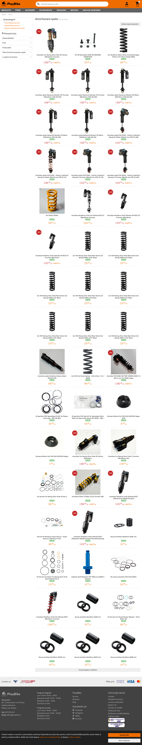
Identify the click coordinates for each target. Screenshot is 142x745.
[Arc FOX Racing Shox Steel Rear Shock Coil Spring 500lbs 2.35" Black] (52, 321)
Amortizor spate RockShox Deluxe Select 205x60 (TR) (52, 377)
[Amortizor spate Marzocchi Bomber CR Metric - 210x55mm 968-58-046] (88, 120)
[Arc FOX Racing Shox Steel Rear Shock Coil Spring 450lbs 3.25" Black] (88, 241)
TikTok (77, 716)
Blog (74, 702)
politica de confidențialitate (50, 737)
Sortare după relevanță (129, 24)
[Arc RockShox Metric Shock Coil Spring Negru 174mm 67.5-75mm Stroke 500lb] (123, 40)
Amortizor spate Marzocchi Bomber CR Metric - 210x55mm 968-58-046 (88, 136)
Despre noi (112, 705)
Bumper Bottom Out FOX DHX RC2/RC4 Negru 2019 (123, 417)
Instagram (78, 713)
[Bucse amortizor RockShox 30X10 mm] (52, 642)
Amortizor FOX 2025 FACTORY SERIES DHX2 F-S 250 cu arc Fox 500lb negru (123, 377)
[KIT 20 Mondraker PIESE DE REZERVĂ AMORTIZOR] (88, 40)
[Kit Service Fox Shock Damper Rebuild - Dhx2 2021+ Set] (123, 602)
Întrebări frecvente (115, 699)
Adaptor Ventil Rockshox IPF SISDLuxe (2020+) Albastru (87, 578)
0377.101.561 (9, 712)
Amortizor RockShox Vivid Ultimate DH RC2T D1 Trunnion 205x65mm (123, 216)
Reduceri (61, 10)
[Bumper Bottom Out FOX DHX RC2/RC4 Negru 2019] (123, 401)
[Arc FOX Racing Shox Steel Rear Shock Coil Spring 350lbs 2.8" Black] (123, 241)
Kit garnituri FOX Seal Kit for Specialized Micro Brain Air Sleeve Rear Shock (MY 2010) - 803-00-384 (88, 417)
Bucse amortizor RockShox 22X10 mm (88, 657)
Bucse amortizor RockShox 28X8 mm (123, 657)
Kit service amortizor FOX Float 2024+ (124, 577)
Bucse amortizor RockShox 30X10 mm (52, 657)
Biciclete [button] (6, 10)
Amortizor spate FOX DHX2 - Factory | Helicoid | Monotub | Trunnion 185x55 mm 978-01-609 (123, 176)
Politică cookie (113, 716)
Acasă (4, 14)
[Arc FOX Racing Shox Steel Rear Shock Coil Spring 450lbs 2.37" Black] (88, 321)
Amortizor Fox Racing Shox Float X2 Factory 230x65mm (87, 457)
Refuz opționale (124, 740)
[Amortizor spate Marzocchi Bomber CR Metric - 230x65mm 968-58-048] (52, 120)
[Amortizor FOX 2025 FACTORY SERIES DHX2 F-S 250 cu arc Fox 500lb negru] (123, 361)
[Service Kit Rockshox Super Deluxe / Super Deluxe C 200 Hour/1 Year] (52, 522)
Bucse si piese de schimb (15, 28)
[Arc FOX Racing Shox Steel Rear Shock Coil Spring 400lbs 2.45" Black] (123, 321)
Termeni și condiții (115, 708)
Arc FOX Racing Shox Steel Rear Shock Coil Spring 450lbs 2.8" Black (88, 297)
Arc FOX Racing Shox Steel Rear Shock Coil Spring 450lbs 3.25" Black (88, 257)
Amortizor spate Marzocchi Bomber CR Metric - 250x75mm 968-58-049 (123, 96)
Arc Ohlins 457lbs (52, 215)
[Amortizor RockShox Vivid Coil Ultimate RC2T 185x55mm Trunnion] (52, 602)
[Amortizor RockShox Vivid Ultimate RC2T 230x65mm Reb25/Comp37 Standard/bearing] (88, 522)
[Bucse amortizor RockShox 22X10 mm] (88, 642)
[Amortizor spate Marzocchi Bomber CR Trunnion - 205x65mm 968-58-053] (52, 80)
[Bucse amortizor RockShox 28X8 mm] (123, 642)
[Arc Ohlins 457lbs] (52, 201)
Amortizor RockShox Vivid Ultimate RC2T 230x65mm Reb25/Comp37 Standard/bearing (88, 538)
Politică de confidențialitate (118, 713)
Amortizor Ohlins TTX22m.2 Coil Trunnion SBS (88, 497)
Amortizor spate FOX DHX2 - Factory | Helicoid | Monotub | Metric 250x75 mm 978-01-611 (52, 176)
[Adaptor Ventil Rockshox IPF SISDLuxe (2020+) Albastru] (88, 562)
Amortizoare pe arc (12, 25)
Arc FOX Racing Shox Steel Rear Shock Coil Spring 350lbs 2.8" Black (124, 257)
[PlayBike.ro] (11, 4)
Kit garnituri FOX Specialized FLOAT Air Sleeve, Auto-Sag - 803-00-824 (52, 417)
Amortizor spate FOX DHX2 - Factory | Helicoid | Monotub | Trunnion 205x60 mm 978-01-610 (87, 176)
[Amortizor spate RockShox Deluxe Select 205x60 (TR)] (52, 361)
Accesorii (30, 10)
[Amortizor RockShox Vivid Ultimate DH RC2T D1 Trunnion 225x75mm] (52, 241)
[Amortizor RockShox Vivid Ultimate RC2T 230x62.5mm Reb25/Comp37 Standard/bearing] (123, 482)
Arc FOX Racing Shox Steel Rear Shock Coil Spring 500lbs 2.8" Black (52, 297)
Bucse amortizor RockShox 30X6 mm (123, 537)
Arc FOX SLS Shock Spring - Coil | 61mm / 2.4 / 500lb (87, 377)
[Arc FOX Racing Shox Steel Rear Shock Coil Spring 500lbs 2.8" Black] (52, 281)
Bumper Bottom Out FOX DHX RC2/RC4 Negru (52, 456)
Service (74, 10)
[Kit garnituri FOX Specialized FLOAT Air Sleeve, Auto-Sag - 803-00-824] (52, 401)
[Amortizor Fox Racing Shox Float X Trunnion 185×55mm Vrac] (123, 442)
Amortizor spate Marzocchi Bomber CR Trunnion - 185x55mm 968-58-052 (87, 96)
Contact (111, 697)
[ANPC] (116, 720)
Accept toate (124, 735)
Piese (18, 10)
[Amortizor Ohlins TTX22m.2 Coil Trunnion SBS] (88, 482)
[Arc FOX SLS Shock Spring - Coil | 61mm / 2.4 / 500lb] (88, 361)
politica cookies (75, 737)
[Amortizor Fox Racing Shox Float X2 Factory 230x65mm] (88, 442)
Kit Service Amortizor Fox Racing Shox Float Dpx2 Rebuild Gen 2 (52, 578)
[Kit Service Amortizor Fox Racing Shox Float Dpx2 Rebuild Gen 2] (52, 562)
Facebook (78, 710)
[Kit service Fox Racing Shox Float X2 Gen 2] (52, 482)
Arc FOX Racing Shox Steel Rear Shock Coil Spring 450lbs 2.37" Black (88, 337)
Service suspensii (91, 10)
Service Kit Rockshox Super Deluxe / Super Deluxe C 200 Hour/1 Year (52, 538)
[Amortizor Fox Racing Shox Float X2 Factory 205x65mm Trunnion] (52, 40)
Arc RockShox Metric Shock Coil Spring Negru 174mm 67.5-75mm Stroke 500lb (123, 56)
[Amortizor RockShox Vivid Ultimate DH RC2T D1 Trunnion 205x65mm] (123, 201)
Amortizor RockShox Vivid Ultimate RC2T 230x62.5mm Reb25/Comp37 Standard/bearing (123, 498)
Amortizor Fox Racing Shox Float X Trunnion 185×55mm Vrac (123, 457)
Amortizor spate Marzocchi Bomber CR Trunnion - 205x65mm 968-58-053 (52, 96)
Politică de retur (114, 711)
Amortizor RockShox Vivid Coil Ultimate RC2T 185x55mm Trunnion (52, 618)
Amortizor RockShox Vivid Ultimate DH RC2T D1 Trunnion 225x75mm (52, 257)
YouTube (78, 719)
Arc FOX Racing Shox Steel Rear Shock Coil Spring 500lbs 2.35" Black (52, 337)
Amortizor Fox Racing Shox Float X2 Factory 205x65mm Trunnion (52, 56)
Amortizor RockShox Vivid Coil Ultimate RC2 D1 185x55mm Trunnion (88, 216)
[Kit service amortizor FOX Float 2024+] (123, 562)
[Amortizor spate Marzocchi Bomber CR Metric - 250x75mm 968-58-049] (123, 80)
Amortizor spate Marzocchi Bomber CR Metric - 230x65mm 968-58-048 (52, 136)
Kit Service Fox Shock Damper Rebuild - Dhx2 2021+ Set (124, 618)
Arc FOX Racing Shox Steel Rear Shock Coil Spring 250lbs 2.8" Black (124, 297)
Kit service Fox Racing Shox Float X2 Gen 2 (52, 497)
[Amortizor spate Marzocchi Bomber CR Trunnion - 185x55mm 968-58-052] (88, 80)
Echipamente (45, 10)
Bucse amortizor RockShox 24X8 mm (88, 617)
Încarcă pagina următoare (88, 670)
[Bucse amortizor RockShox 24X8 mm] (88, 602)
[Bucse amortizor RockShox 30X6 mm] (123, 522)
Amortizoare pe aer (12, 23)
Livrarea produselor (115, 702)
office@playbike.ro (14, 715)
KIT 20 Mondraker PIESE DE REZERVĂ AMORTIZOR (88, 56)
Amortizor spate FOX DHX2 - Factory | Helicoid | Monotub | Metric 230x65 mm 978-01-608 (123, 136)
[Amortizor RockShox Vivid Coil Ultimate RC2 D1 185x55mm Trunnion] (88, 201)
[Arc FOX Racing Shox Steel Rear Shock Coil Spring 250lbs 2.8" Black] (123, 281)
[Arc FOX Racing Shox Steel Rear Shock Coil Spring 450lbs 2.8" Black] (88, 281)
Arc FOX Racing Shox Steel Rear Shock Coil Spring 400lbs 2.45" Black (124, 337)
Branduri (76, 699)
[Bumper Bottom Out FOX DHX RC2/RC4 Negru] (52, 442)
